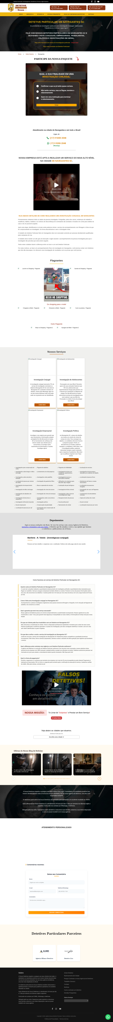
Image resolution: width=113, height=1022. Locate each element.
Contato (66, 984)
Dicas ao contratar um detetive (74, 14)
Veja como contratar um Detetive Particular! (56, 46)
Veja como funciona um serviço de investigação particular (56, 42)
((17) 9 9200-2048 (58, 138)
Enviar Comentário (56, 912)
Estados (39, 14)
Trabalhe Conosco (69, 981)
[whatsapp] (108, 1019)
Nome (30, 879)
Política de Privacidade (51, 1019)
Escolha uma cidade (56, 737)
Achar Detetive (68, 973)
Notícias (91, 14)
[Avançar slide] (99, 778)
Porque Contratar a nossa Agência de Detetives (78, 978)
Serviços (29, 14)
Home (19, 54)
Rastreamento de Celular (71, 976)
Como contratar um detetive (72, 990)
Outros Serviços (68, 997)
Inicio (21, 14)
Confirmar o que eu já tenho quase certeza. (57, 86)
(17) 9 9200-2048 (58, 144)
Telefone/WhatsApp (63, 888)
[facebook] (92, 1)
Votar (56, 105)
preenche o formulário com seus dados (35, 527)
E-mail (30, 888)
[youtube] (98, 1)
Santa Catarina (30, 54)
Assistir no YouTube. (56, 693)
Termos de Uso (64, 1019)
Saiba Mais (42, 405)
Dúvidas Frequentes (53, 14)
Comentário (32, 897)
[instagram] (95, 1)
